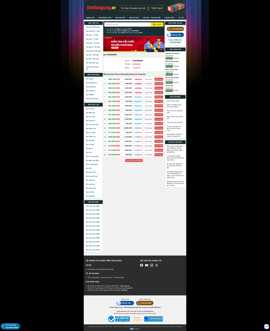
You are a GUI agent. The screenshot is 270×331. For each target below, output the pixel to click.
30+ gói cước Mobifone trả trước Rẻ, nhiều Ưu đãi (174, 166)
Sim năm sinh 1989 (92, 234)
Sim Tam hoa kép (92, 124)
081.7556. (114, 101)
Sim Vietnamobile (92, 98)
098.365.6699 (146, 303)
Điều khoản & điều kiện (132, 326)
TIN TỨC (181, 17)
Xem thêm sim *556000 (134, 160)
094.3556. (114, 106)
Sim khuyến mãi (91, 176)
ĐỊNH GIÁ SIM (134, 17)
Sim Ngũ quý (90, 113)
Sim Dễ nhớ (90, 140)
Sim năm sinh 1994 (92, 214)
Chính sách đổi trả (147, 326)
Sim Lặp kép (90, 184)
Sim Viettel (90, 79)
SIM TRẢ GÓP (120, 17)
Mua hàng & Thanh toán (104, 326)
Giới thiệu (91, 326)
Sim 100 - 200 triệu (92, 55)
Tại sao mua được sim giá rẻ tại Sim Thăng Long (174, 128)
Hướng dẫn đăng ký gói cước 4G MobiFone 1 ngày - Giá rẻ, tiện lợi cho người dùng (175, 174)
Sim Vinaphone (91, 83)
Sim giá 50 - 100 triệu (93, 51)
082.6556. (114, 110)
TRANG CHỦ (90, 17)
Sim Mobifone (91, 87)
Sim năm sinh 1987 (92, 242)
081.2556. (114, 97)
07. (114, 146)
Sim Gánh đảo (91, 188)
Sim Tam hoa (90, 120)
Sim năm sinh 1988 (92, 238)
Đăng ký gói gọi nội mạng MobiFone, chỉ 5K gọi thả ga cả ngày (175, 183)
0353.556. (114, 88)
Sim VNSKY (90, 95)
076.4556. (114, 128)
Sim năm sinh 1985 (92, 250)
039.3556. (114, 92)
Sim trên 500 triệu (92, 63)
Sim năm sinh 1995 (92, 210)
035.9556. (114, 84)
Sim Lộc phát (90, 132)
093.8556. (114, 141)
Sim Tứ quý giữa (92, 164)
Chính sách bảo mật (161, 326)
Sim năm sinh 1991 (92, 226)
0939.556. (114, 137)
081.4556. (114, 119)
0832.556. (114, 123)
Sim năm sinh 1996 (92, 206)
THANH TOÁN (169, 17)
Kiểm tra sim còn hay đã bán (175, 117)
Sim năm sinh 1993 (92, 218)
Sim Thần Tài (90, 136)
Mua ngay (158, 79)
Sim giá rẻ (89, 148)
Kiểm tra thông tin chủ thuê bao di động (174, 105)
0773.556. (114, 132)
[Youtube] (146, 265)
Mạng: (127, 68)
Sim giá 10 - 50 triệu (93, 47)
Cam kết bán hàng (173, 101)
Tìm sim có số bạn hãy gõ (118, 29)
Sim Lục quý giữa (92, 156)
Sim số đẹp (143, 307)
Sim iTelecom (90, 91)
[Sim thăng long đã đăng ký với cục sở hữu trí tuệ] (153, 319)
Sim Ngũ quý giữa (92, 160)
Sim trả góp (90, 144)
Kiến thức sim (118, 326)
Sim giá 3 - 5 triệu (92, 39)
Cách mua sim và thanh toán (175, 111)
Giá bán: (128, 64)
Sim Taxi (89, 152)
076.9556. (114, 155)
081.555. (114, 115)
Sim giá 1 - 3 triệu (92, 35)
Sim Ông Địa (90, 196)
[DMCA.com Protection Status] (135, 329)
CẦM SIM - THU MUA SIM (151, 17)
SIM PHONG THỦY (105, 17)
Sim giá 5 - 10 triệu (92, 43)
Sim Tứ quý (90, 108)
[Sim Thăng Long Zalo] (266, 327)
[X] (156, 265)
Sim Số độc (90, 192)
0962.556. (114, 79)
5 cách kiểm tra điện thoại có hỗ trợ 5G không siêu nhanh (175, 158)
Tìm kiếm (158, 24)
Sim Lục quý (90, 116)
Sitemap (179, 326)
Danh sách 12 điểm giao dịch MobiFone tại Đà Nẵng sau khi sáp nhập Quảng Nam (175, 149)
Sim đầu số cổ (91, 172)
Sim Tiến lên (90, 180)
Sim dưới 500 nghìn (93, 27)
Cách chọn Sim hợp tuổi (175, 122)
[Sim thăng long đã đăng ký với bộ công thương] (118, 319)
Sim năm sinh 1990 (92, 230)
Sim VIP (88, 168)
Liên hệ (172, 326)
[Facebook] (141, 265)
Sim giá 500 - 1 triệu (93, 31)
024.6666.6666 (177, 29)
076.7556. (114, 150)
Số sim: (127, 61)
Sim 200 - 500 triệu (92, 59)
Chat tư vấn (176, 35)
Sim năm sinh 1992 (92, 222)
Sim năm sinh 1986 (92, 246)
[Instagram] (151, 265)
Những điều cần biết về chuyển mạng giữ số (174, 135)
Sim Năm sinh (91, 128)
